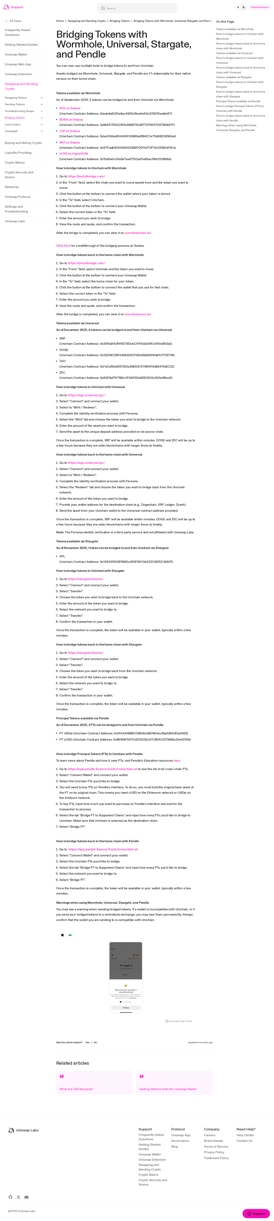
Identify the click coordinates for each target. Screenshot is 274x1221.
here (177, 760)
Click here (63, 246)
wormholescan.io (137, 233)
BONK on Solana (71, 119)
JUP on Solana (69, 131)
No (95, 1042)
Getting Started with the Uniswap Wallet (167, 1089)
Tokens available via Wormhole (235, 29)
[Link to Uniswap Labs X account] (18, 1197)
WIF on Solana (69, 142)
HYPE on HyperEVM (73, 154)
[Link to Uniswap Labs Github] (10, 1197)
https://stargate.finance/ (86, 579)
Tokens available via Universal (234, 53)
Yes (87, 1042)
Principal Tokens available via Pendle (238, 101)
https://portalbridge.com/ (86, 176)
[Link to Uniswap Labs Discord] (26, 1197)
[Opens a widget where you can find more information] (256, 1214)
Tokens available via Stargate (234, 77)
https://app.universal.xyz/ (86, 395)
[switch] (241, 7)
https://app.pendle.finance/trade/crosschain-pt (102, 769)
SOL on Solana (69, 108)
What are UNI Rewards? (76, 1089)
